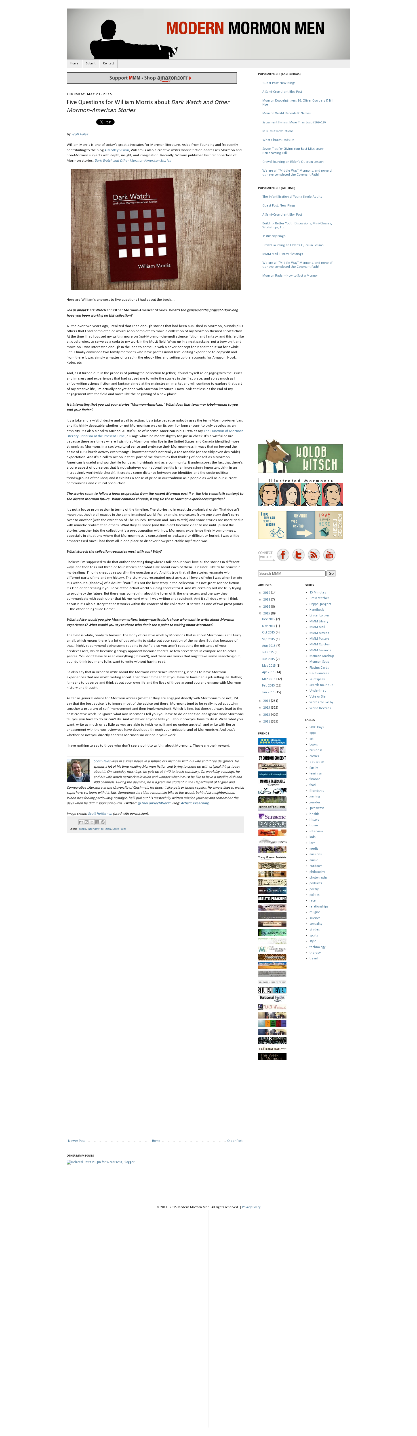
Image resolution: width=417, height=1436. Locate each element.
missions (315, 854)
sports (313, 935)
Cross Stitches (319, 598)
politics (314, 895)
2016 (267, 606)
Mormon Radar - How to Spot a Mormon (290, 275)
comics (314, 756)
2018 (267, 599)
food (312, 785)
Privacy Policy (251, 1207)
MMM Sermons (320, 650)
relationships (318, 906)
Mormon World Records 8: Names (286, 113)
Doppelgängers (320, 604)
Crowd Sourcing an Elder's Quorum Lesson (293, 162)
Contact (108, 63)
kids (312, 837)
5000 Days (316, 727)
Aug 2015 (269, 646)
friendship (316, 791)
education (316, 762)
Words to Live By (321, 702)
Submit (91, 63)
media (314, 848)
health (314, 814)
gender (314, 802)
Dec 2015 (269, 619)
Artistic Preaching (194, 803)
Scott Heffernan (100, 814)
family (313, 768)
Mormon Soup (319, 662)
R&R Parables (319, 673)
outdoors (315, 866)
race (312, 900)
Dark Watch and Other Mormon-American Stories (132, 161)
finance (314, 779)
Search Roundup (321, 685)
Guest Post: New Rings (278, 83)
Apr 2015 (268, 672)
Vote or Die (317, 696)
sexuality (315, 924)
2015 (267, 613)
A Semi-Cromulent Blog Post (282, 92)
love (312, 843)
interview (93, 829)
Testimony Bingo (273, 236)
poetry (314, 889)
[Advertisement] (300, 322)
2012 (267, 715)
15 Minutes (317, 592)
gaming (314, 796)
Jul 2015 (268, 652)
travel (313, 958)
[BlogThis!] (86, 822)
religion (106, 829)
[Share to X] (92, 822)
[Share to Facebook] (97, 822)
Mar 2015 (269, 679)
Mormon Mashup (321, 656)
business (315, 750)
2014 (267, 701)
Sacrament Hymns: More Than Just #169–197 (294, 122)
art (311, 739)
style (312, 941)
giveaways (316, 808)
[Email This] (81, 822)
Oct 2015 (269, 632)
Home (74, 63)
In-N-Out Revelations (277, 131)
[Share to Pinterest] (103, 822)
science (315, 918)
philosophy (317, 872)
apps (312, 733)
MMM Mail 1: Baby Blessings (282, 254)
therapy (315, 953)
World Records (320, 708)
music (313, 860)
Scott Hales (79, 134)
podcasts (315, 883)
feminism (316, 773)
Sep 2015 (269, 639)
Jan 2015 (268, 692)
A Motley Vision (116, 150)
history (314, 820)
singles (314, 929)
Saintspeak (317, 679)
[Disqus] (155, 911)
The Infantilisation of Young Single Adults (292, 197)
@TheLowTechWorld (154, 803)
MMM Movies (319, 633)
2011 (267, 721)
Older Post (235, 1141)
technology (317, 947)
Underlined (318, 690)
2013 (267, 707)
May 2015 (269, 666)
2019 (267, 593)
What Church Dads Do (278, 140)
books (82, 829)
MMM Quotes (319, 644)
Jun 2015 (269, 659)
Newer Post (76, 1141)
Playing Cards (319, 667)
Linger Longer (319, 615)
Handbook (316, 610)
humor (314, 825)
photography (318, 877)
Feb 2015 (269, 685)
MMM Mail (317, 627)
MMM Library (318, 621)
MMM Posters (319, 639)
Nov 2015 (269, 626)
